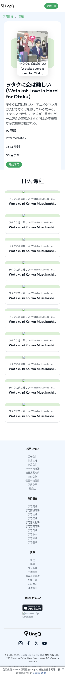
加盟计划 (32, 580)
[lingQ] (7, 6)
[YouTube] (44, 643)
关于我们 (32, 456)
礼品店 (32, 488)
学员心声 (32, 484)
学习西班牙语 (33, 510)
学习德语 (32, 518)
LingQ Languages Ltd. (32, 654)
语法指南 (32, 588)
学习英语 (32, 506)
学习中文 (32, 534)
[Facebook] (28, 643)
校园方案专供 (33, 472)
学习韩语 (32, 538)
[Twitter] (36, 643)
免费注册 (51, 5)
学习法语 (32, 514)
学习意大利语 (33, 522)
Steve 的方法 (33, 468)
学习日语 (8, 16)
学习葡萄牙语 (33, 526)
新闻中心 (32, 584)
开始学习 (14, 164)
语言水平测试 (33, 576)
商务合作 (32, 476)
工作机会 (32, 572)
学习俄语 (32, 542)
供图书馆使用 (33, 480)
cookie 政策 (39, 672)
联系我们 (32, 464)
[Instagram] (20, 643)
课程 (21, 16)
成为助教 (32, 568)
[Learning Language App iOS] (32, 608)
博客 (32, 564)
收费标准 (32, 460)
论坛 (32, 560)
